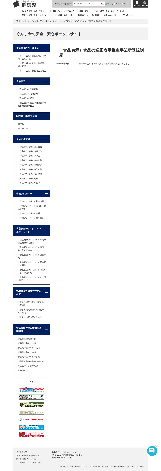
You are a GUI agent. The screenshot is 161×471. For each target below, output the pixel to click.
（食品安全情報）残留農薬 (30, 165)
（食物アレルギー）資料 (29, 213)
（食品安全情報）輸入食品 (30, 169)
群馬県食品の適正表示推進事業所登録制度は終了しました (105, 64)
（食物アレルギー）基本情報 (31, 201)
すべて (110, 4)
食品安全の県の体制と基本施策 (28, 329)
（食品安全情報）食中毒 (29, 156)
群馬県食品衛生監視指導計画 (31, 361)
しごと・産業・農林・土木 (61, 15)
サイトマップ (21, 452)
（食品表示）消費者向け (29, 94)
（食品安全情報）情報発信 (30, 151)
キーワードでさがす (63, 4)
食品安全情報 (23, 139)
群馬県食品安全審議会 (28, 352)
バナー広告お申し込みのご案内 (28, 462)
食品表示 (66, 21)
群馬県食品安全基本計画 (29, 357)
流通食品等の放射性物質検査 (28, 293)
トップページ (24, 21)
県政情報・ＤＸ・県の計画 (88, 15)
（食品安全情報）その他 (29, 183)
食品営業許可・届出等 (27, 48)
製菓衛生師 (23, 128)
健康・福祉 (83, 11)
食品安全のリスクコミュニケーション (28, 230)
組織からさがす (110, 15)
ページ (119, 4)
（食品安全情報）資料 (28, 178)
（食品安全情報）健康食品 (30, 160)
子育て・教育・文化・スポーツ (34, 15)
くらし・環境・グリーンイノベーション (109, 11)
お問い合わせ (126, 15)
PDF (126, 4)
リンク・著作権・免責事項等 (27, 455)
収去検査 (22, 370)
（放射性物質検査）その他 (30, 317)
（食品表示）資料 (26, 98)
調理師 (21, 124)
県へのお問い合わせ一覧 (26, 459)
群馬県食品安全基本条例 (29, 348)
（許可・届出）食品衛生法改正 (32, 71)
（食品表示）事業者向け (29, 89)
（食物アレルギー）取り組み (31, 218)
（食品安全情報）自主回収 (30, 147)
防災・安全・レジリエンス (63, 11)
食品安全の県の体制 (27, 339)
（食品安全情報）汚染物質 (30, 174)
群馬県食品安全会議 (27, 343)
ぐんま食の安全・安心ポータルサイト (46, 21)
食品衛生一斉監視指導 (28, 366)
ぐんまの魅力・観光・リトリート (35, 11)
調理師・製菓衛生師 (26, 116)
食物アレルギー (24, 193)
